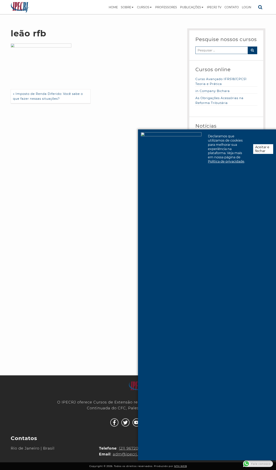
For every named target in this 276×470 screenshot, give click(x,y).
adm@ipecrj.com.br (132, 454)
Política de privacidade (226, 161)
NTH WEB (180, 466)
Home (113, 7)
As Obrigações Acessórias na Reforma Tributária (219, 100)
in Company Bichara (212, 91)
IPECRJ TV (214, 7)
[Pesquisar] (260, 7)
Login (246, 7)
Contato (231, 7)
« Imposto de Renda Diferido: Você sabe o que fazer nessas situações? (48, 96)
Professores (166, 7)
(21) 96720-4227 (134, 448)
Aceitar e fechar (262, 149)
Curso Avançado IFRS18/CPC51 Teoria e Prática (221, 81)
